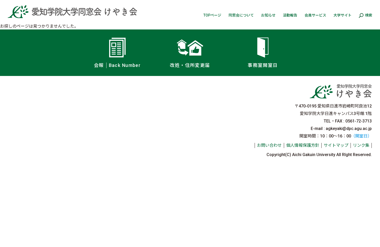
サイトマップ (336, 145)
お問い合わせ (269, 145)
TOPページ (212, 15)
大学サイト (342, 15)
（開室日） (361, 136)
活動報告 (290, 15)
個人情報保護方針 (302, 145)
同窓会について (241, 15)
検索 (368, 15)
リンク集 (361, 145)
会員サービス (315, 15)
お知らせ (268, 15)
